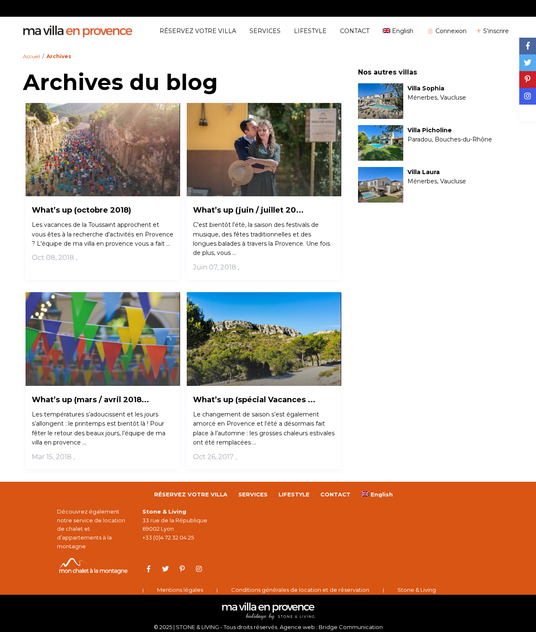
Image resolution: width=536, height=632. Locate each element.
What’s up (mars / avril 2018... (90, 399)
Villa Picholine (429, 130)
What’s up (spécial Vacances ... (254, 399)
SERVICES (265, 31)
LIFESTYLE (310, 31)
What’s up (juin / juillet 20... (248, 210)
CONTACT (354, 31)
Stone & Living (416, 589)
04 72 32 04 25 (494, 8)
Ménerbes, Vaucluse (436, 97)
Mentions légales (180, 589)
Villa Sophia (425, 88)
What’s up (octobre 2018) (81, 210)
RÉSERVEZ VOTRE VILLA (198, 31)
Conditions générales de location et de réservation (300, 589)
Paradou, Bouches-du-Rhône (449, 139)
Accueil (31, 56)
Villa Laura (423, 172)
